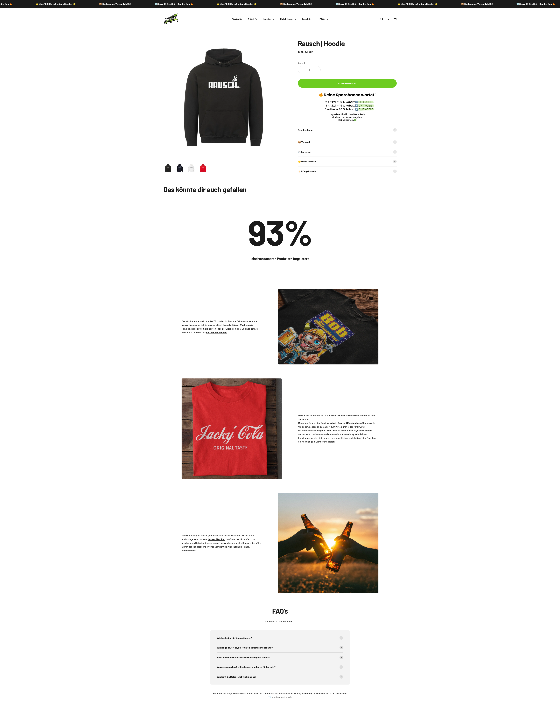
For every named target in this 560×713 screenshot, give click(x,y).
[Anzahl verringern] (302, 69)
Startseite (237, 19)
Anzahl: (302, 63)
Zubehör (306, 19)
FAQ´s (322, 19)
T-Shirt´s (252, 19)
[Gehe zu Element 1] (168, 169)
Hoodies (267, 19)
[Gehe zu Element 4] (203, 169)
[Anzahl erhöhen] (316, 69)
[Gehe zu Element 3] (191, 169)
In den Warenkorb (347, 83)
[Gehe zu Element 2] (179, 169)
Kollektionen (286, 19)
